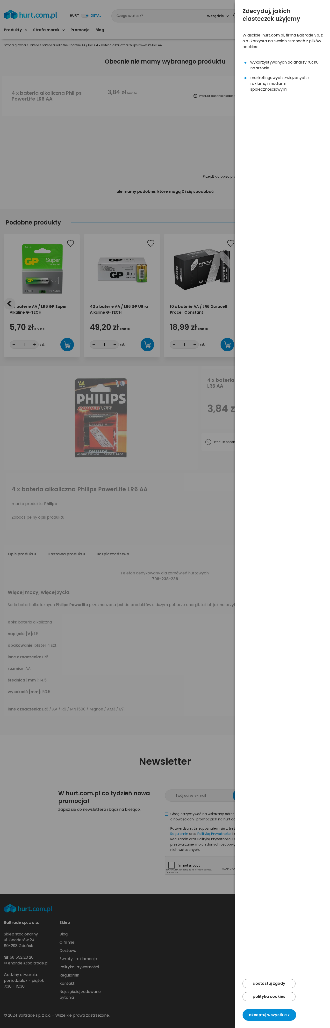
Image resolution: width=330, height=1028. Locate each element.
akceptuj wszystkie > (269, 1015)
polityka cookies (269, 996)
